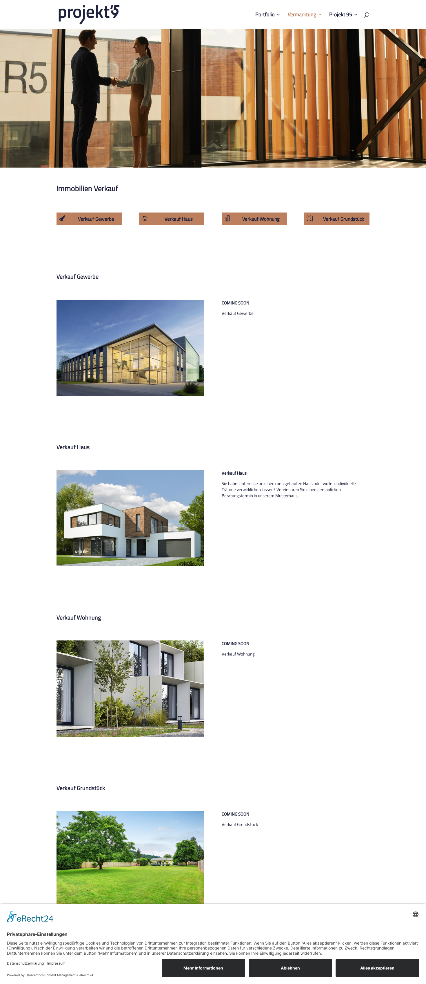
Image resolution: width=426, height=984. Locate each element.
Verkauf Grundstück (343, 218)
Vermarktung (302, 15)
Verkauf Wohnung (261, 218)
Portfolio (265, 15)
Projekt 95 (340, 15)
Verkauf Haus (179, 218)
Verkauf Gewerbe (96, 218)
